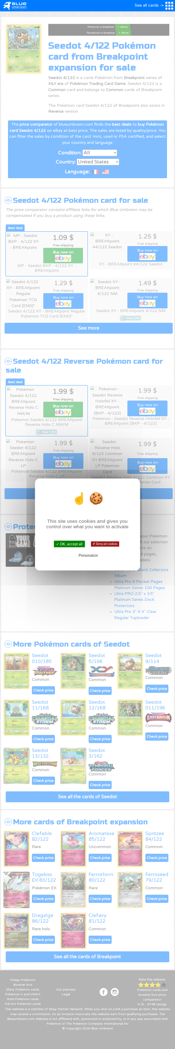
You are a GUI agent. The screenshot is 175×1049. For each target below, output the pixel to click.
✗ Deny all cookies (105, 544)
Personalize (88, 555)
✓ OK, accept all (69, 544)
